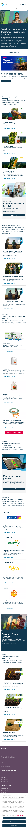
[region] (14, 810)
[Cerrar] (25, 795)
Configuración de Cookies (14, 818)
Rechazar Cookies (14, 821)
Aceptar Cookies (14, 825)
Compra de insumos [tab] (15, 9)
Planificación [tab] (5, 9)
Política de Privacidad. (19, 815)
